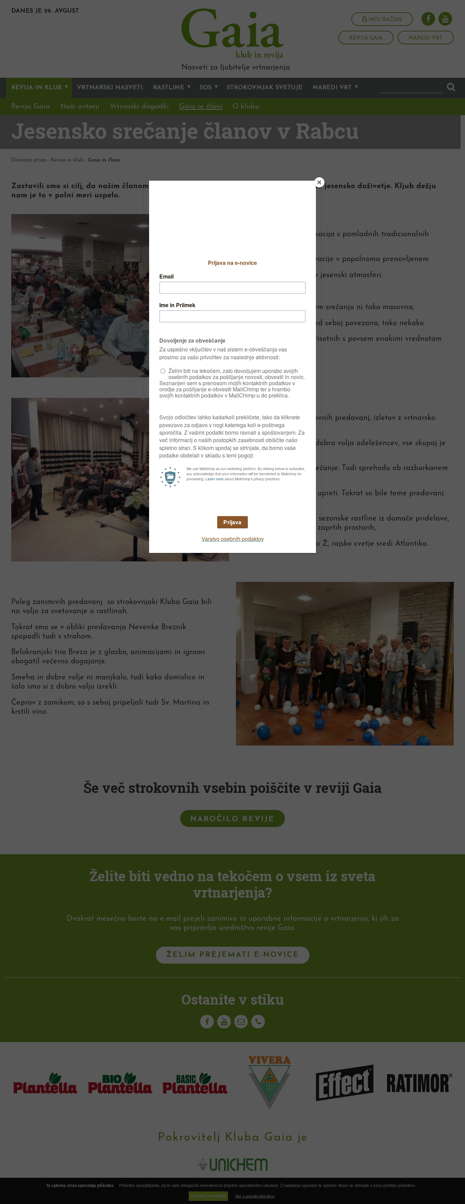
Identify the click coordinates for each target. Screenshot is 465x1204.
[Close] (319, 182)
